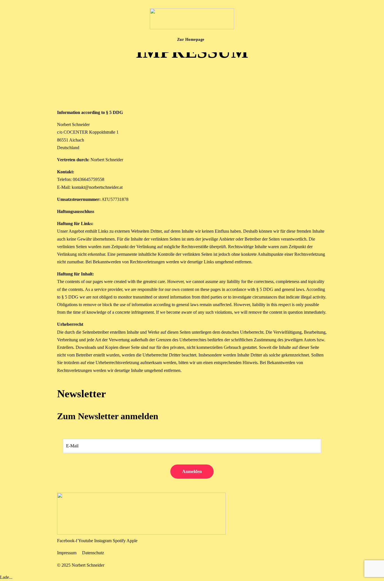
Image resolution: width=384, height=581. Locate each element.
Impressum (66, 552)
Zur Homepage (190, 39)
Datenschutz (93, 552)
